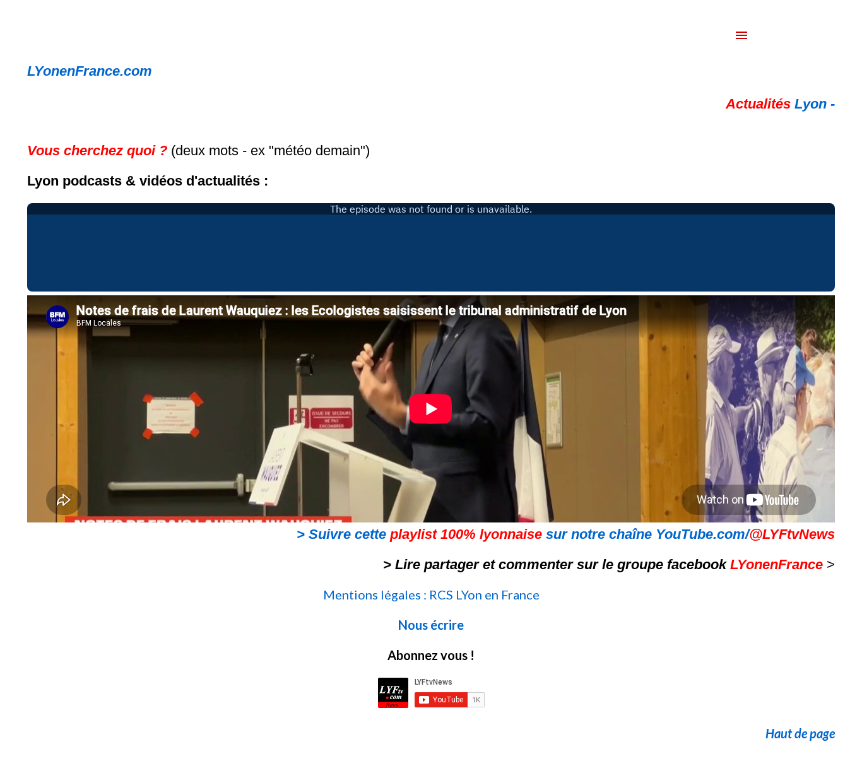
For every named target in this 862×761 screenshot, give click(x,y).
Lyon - (780, 104)
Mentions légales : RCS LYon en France (431, 594)
